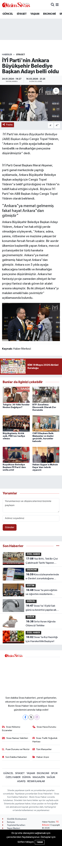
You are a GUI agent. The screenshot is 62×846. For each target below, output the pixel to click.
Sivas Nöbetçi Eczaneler (11, 729)
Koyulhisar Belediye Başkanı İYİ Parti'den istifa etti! (14, 467)
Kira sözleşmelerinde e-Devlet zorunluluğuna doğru (42, 577)
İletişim (11, 822)
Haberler (7, 55)
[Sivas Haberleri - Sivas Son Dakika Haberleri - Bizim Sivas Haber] (16, 5)
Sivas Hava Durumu (46, 727)
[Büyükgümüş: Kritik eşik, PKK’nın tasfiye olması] (16, 423)
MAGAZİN (39, 777)
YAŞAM (34, 13)
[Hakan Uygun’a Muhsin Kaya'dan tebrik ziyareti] (45, 454)
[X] (31, 717)
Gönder (9, 527)
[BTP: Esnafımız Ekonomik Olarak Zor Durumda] (45, 394)
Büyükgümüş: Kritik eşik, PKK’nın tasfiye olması (14, 436)
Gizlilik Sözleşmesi (17, 819)
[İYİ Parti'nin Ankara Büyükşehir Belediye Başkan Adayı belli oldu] (31, 103)
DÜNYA (26, 777)
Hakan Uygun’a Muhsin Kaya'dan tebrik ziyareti (45, 467)
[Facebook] (25, 717)
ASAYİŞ (21, 781)
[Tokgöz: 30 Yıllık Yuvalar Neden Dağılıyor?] (16, 394)
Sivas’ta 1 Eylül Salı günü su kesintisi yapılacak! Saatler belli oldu (41, 608)
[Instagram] (36, 717)
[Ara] (52, 5)
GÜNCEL (7, 13)
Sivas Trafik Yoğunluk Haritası (45, 740)
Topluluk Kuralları (16, 825)
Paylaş (9, 124)
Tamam (40, 842)
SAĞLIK (30, 617)
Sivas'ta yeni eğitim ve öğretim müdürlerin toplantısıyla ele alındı (41, 592)
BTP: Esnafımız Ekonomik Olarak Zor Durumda (44, 407)
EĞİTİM (30, 586)
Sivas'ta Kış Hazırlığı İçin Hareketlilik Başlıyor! (42, 639)
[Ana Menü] (57, 5)
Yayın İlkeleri (13, 828)
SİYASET (22, 13)
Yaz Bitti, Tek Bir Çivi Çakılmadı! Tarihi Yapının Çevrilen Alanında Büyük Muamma (42, 561)
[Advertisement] (42, 674)
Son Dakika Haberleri (16, 757)
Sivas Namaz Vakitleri (17, 738)
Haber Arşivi (42, 757)
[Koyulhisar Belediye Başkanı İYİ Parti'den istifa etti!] (16, 454)
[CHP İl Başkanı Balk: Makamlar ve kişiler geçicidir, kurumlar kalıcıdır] (45, 423)
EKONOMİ (49, 13)
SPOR (54, 773)
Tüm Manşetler (44, 749)
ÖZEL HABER (33, 554)
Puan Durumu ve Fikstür (18, 749)
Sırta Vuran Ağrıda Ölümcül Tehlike (40, 623)
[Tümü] (57, 546)
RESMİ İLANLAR (36, 781)
